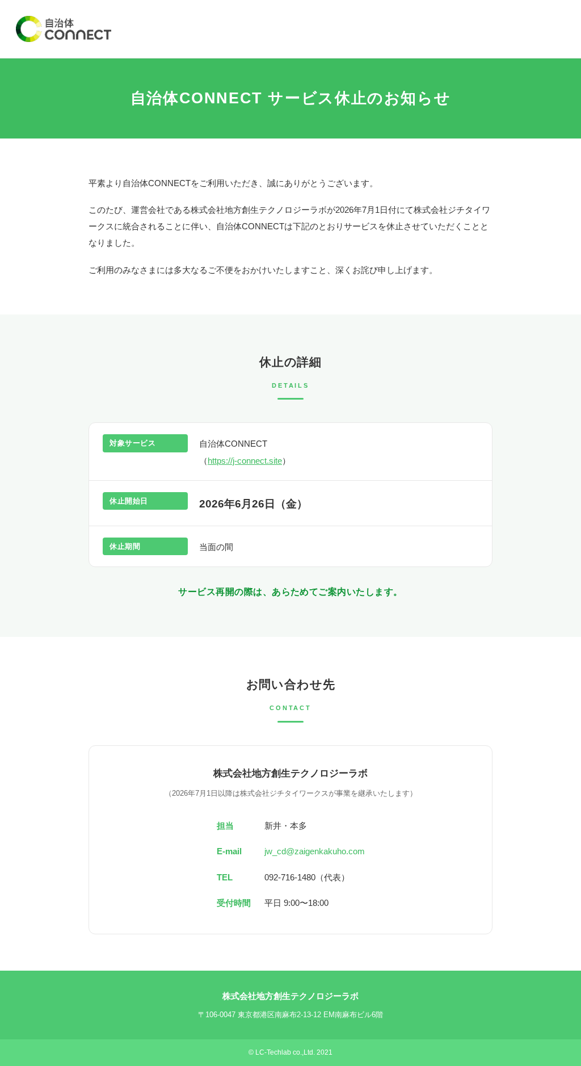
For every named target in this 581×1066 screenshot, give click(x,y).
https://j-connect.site (245, 460)
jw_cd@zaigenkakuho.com (314, 851)
